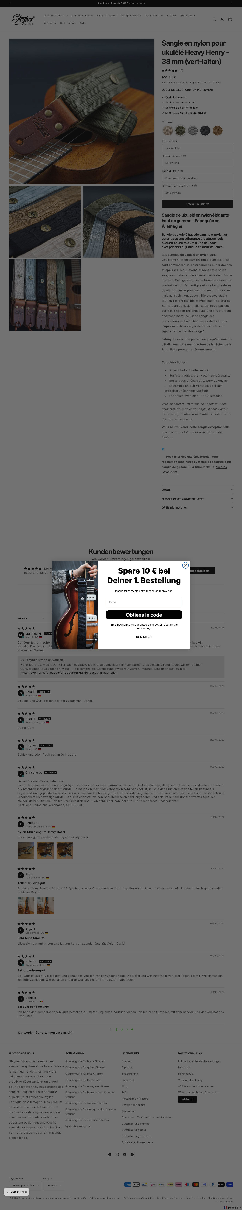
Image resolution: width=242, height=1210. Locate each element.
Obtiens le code (144, 615)
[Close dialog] (185, 565)
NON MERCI (144, 637)
